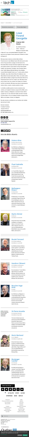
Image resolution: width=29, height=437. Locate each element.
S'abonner (7, 399)
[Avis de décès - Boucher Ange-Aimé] (14, 295)
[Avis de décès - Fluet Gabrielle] (14, 173)
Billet (21, 399)
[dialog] (14, 434)
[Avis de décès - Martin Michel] (14, 222)
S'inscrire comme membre (7, 401)
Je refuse (20, 435)
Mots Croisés (21, 410)
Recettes (21, 407)
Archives (21, 403)
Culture (23, 393)
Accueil (2, 22)
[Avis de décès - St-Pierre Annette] (14, 320)
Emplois (21, 395)
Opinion (21, 401)
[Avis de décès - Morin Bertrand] (14, 344)
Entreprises (9, 395)
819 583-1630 (3, 424)
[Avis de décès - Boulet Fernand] (14, 248)
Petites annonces (7, 407)
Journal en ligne (21, 409)
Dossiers (21, 405)
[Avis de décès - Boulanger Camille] (14, 368)
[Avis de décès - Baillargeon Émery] (14, 197)
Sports (17, 393)
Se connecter (7, 402)
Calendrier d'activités (21, 406)
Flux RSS (7, 411)
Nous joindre (7, 403)
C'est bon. (25, 435)
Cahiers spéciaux (7, 410)
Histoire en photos (21, 411)
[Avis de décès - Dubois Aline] (14, 149)
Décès (15, 395)
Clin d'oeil (21, 402)
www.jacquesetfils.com (6, 110)
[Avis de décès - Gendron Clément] (14, 271)
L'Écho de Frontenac (11, 419)
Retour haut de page (6, 385)
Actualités (11, 393)
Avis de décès (8, 22)
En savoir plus (4, 434)
